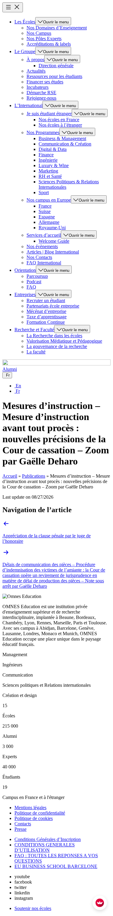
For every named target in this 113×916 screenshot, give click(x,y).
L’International (28, 105)
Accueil (9, 476)
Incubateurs (38, 87)
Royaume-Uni (52, 227)
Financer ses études (45, 81)
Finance (46, 154)
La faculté (36, 351)
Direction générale (56, 65)
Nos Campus (39, 33)
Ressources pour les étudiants (54, 76)
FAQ (31, 287)
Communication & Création (65, 143)
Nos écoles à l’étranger (60, 125)
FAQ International (44, 262)
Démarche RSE (41, 92)
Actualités (36, 71)
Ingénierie (48, 160)
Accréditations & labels (49, 44)
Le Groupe (24, 51)
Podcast (34, 281)
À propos (35, 59)
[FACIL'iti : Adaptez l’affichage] (100, 903)
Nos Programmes (43, 132)
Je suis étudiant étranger (49, 113)
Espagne (47, 216)
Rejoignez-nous (41, 98)
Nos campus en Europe (49, 200)
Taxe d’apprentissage (47, 316)
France (45, 206)
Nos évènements (42, 246)
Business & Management (62, 138)
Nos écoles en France (59, 119)
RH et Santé (50, 176)
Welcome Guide (54, 241)
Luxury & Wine (54, 165)
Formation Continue (46, 322)
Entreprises (25, 294)
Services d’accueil (44, 235)
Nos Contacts (39, 257)
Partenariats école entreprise (53, 305)
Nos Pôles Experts (44, 38)
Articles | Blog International (53, 251)
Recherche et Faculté (34, 329)
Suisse (45, 211)
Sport (44, 192)
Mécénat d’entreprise (46, 311)
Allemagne (49, 222)
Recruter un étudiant (46, 300)
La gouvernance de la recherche (57, 346)
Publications (33, 476)
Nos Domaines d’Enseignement (57, 27)
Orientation (25, 270)
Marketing (48, 170)
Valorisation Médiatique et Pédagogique (64, 341)
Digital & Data (53, 149)
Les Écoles (24, 21)
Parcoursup (37, 276)
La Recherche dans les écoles (54, 335)
